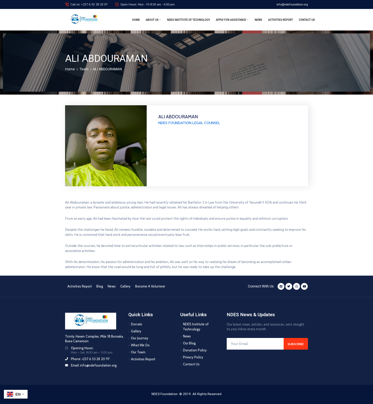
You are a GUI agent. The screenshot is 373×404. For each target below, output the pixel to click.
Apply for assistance (231, 19)
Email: (94, 365)
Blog (99, 286)
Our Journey (139, 338)
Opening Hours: (82, 348)
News (258, 19)
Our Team (138, 352)
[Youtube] (304, 286)
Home (136, 19)
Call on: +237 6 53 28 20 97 (89, 4)
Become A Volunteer (150, 286)
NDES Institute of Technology (188, 19)
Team (83, 69)
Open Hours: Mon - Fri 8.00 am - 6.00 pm (147, 4)
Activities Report (280, 19)
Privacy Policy (193, 357)
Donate (136, 324)
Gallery (125, 286)
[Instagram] (296, 286)
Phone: (90, 359)
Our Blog (189, 343)
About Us (152, 19)
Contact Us (307, 19)
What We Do (140, 345)
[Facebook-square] (281, 286)
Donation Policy (195, 350)
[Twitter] (288, 286)
